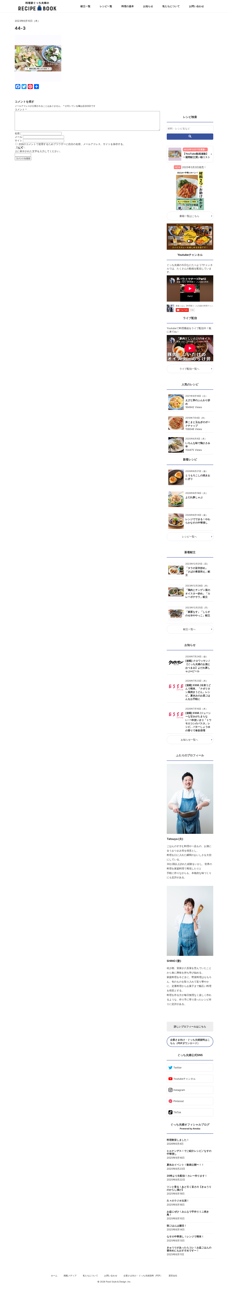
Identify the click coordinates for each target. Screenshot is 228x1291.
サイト (18, 140)
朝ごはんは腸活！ (177, 1225)
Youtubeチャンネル (184, 1078)
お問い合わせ (196, 6)
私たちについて (171, 6)
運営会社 (173, 1275)
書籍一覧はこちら (189, 216)
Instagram (179, 1089)
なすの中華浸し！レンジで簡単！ (185, 1236)
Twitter (177, 1067)
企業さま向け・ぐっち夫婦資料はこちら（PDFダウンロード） (190, 1041)
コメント (21, 109)
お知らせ (148, 6)
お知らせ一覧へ (189, 739)
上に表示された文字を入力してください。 (38, 151)
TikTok (177, 1112)
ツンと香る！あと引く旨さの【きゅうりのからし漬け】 (189, 1188)
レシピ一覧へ (189, 536)
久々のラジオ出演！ (178, 1200)
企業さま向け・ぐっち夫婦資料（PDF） (142, 1275)
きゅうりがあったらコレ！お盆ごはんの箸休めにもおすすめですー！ (189, 1249)
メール (18, 136)
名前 (17, 133)
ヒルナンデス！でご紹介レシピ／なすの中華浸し (189, 1152)
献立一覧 (85, 6)
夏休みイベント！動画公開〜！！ (185, 1164)
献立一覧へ (189, 629)
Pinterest (178, 1101)
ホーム (54, 1275)
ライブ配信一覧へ (189, 368)
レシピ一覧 (106, 6)
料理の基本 (127, 6)
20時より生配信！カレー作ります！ (187, 1175)
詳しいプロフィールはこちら (190, 1026)
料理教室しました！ (178, 1139)
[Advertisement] (88, 191)
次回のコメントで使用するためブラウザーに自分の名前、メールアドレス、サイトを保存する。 (72, 144)
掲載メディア (70, 1275)
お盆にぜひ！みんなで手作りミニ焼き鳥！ (188, 1213)
